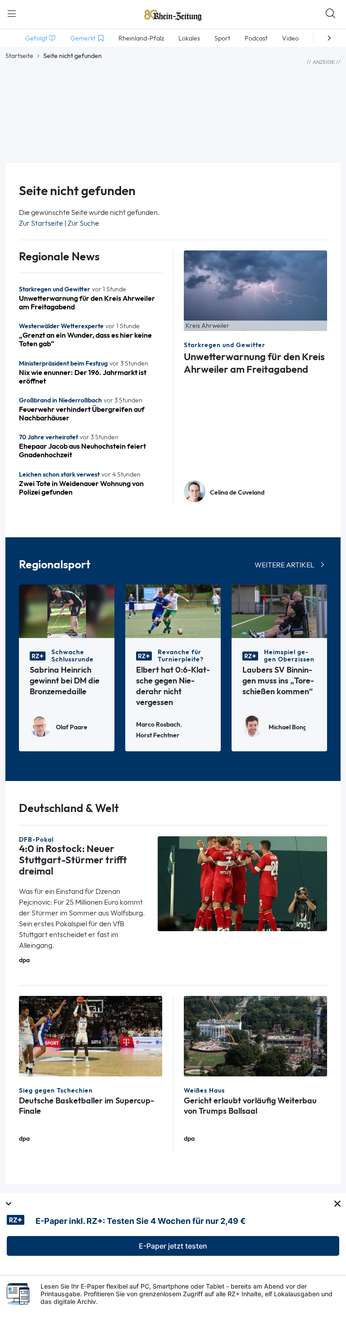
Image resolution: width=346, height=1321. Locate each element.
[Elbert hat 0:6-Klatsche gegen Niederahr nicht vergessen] (173, 611)
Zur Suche (83, 223)
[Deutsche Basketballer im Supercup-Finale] (90, 1035)
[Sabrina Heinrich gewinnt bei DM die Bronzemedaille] (66, 611)
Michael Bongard (287, 727)
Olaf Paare (71, 727)
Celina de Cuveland (237, 492)
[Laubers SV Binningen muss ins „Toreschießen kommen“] (279, 611)
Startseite (19, 56)
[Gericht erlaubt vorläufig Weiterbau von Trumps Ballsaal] (255, 1035)
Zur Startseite (41, 223)
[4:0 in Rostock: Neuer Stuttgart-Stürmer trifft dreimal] (242, 883)
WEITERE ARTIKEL (284, 565)
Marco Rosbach (158, 724)
